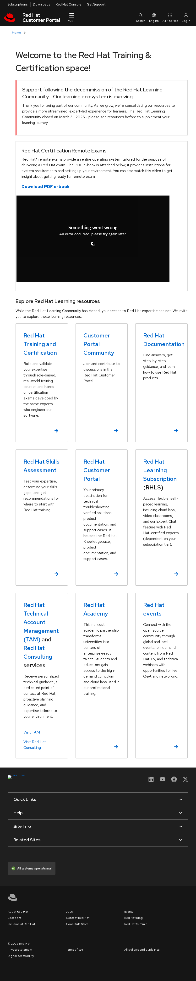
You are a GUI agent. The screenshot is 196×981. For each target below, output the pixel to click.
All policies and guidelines (141, 950)
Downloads (41, 4)
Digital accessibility (21, 956)
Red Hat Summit (135, 924)
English (154, 21)
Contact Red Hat (77, 918)
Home (16, 32)
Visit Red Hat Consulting (34, 744)
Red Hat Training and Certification (40, 344)
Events (128, 912)
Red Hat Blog (133, 918)
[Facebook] (174, 780)
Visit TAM (31, 732)
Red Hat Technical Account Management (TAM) (41, 622)
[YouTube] (162, 780)
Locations (14, 918)
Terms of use (74, 950)
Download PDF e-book (46, 186)
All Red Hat (170, 21)
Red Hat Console (68, 4)
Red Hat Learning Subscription (160, 470)
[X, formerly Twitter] (185, 779)
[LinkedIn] (151, 780)
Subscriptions (17, 4)
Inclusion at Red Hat (21, 924)
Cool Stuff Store (77, 924)
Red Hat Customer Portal (96, 470)
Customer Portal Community (98, 344)
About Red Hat (18, 912)
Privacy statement (20, 950)
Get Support (96, 4)
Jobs (69, 912)
